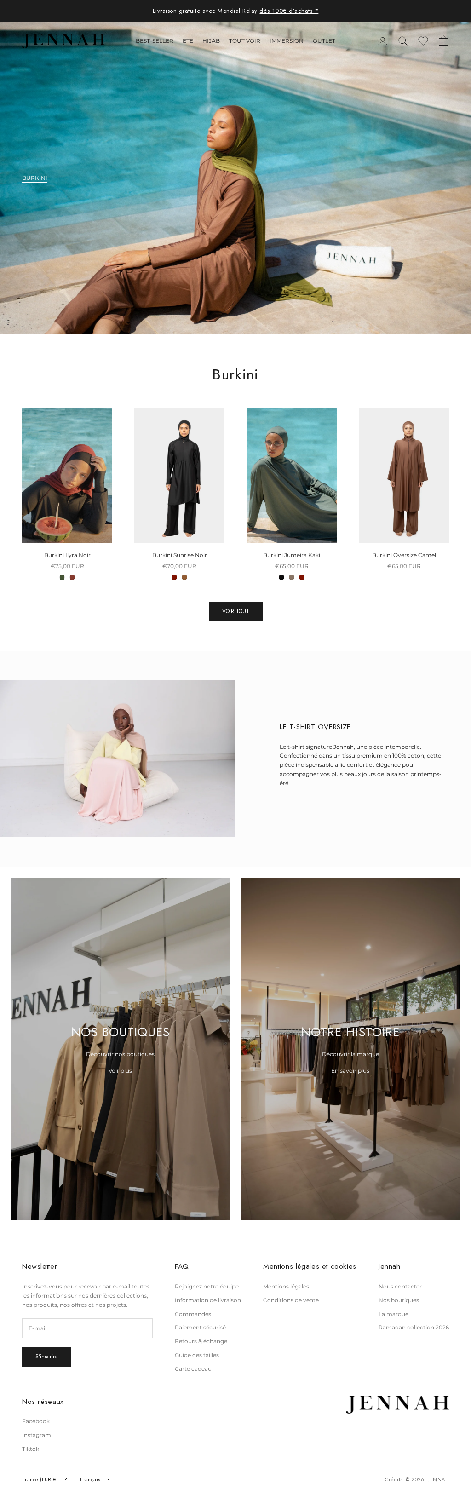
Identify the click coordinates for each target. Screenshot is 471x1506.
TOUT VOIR (244, 40)
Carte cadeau (193, 1368)
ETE (188, 40)
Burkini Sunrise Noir (179, 555)
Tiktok (30, 1448)
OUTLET (324, 40)
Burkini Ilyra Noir (67, 555)
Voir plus (120, 1070)
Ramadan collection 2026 (414, 1327)
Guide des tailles (197, 1354)
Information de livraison (208, 1300)
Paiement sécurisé (200, 1327)
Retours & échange (201, 1341)
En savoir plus (350, 1070)
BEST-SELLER (154, 40)
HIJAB (211, 40)
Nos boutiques (399, 1300)
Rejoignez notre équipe (207, 1286)
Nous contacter (400, 1286)
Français (90, 1479)
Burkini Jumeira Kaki (291, 555)
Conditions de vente (291, 1300)
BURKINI (34, 177)
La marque (393, 1314)
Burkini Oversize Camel (404, 555)
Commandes (193, 1314)
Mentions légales (286, 1286)
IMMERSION (287, 40)
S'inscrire (46, 1356)
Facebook (36, 1421)
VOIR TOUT (235, 611)
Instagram (36, 1434)
